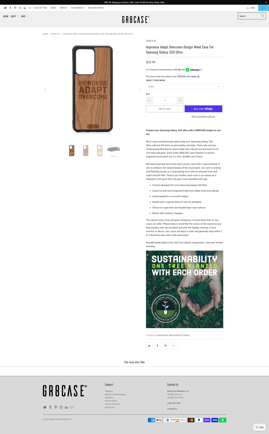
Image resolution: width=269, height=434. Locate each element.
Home (6, 16)
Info (23, 16)
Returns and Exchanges (115, 394)
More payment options (203, 116)
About (53, 7)
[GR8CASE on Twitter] (5, 8)
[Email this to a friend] (173, 346)
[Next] (140, 89)
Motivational (175, 335)
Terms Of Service (112, 404)
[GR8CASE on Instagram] (20, 8)
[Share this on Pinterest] (165, 346)
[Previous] (45, 89)
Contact (63, 7)
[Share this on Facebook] (157, 346)
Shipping (109, 391)
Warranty (109, 397)
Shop (14, 16)
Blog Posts (109, 407)
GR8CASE (151, 40)
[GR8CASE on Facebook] (10, 8)
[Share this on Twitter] (149, 346)
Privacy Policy (111, 401)
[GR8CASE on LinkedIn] (24, 8)
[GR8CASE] (135, 19)
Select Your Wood (155, 80)
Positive (186, 335)
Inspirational (162, 335)
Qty (148, 94)
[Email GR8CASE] (29, 8)
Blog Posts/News (96, 7)
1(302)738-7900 (40, 7)
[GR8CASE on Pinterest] (15, 8)
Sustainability (78, 7)
